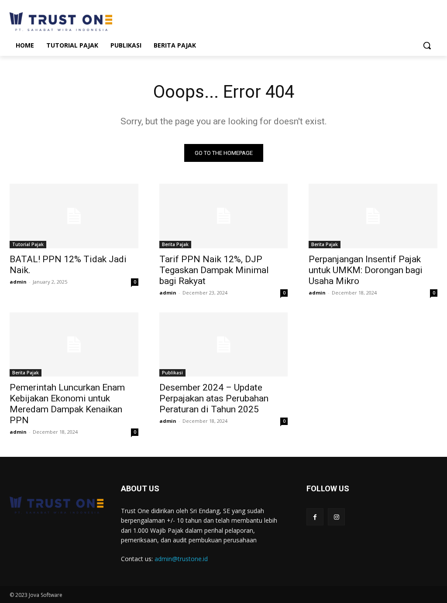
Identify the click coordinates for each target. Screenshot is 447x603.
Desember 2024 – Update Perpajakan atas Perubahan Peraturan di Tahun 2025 (213, 398)
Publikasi (172, 373)
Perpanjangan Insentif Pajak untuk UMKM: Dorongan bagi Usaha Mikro (366, 270)
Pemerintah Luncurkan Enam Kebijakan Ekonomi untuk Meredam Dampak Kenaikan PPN (67, 403)
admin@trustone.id (181, 559)
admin (18, 281)
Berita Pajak (175, 244)
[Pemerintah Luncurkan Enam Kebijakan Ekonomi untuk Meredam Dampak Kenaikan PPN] (74, 344)
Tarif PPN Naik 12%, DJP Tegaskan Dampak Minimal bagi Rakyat (214, 270)
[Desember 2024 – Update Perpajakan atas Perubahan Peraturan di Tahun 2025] (223, 344)
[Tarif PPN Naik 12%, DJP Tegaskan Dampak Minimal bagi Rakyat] (223, 216)
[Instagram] (336, 516)
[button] (426, 45)
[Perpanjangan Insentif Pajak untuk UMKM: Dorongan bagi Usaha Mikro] (373, 216)
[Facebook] (314, 516)
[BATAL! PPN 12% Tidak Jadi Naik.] (74, 216)
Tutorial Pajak (28, 244)
